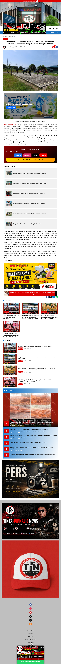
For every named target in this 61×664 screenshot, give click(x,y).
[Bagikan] (56, 47)
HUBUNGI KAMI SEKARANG (30, 662)
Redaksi (30, 633)
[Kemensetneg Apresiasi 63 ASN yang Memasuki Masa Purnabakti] (11, 308)
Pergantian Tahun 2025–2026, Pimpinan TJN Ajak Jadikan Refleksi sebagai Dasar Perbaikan (31, 448)
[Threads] (30, 616)
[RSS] (30, 624)
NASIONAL (5, 38)
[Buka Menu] (54, 28)
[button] (50, 28)
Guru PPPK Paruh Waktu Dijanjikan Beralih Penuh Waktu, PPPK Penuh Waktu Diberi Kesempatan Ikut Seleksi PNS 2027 (49, 317)
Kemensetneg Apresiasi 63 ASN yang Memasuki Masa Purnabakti (11, 317)
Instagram (27, 155)
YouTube (43, 155)
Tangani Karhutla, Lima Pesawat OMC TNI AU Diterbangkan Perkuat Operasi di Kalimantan (30, 317)
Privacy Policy (30, 642)
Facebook (18, 155)
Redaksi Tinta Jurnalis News (13, 46)
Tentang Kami (30, 631)
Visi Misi (30, 636)
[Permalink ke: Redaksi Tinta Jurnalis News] (5, 47)
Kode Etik (30, 645)
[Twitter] (50, 297)
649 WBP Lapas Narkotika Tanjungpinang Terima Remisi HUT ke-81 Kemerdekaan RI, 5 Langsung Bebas (11, 335)
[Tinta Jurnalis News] (24, 28)
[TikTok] (30, 620)
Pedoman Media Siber (30, 639)
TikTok (35, 155)
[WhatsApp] (56, 297)
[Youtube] (30, 612)
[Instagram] (30, 608)
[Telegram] (53, 297)
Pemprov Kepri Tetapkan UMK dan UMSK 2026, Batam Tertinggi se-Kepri (29, 442)
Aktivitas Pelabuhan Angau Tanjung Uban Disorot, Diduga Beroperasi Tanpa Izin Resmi (32, 454)
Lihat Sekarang (11, 107)
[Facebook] (47, 297)
